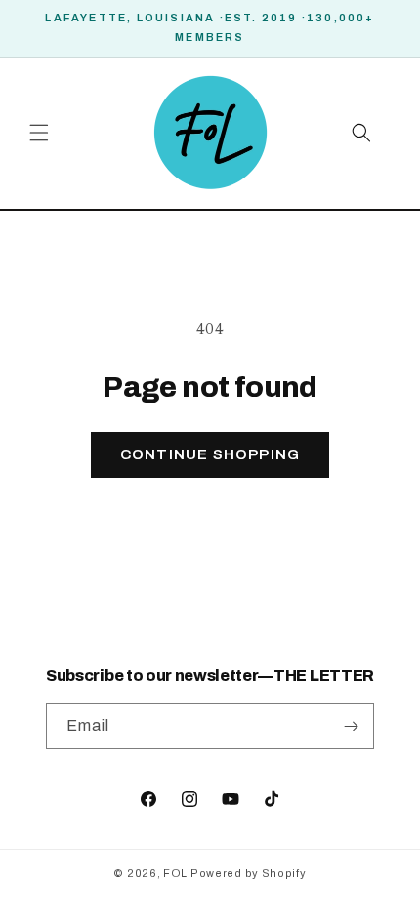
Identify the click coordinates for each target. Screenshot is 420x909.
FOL (175, 873)
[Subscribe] (351, 726)
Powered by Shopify (248, 873)
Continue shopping (210, 454)
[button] (39, 132)
